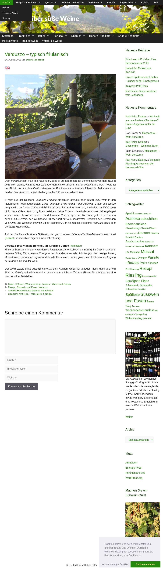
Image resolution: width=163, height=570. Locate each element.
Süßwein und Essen (73, 2)
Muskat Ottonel (131, 258)
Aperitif (129, 213)
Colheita (128, 233)
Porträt (5, 8)
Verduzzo (43, 287)
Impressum (126, 2)
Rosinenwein (30, 40)
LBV (127, 252)
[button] (142, 555)
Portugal (58, 36)
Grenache (129, 246)
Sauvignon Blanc (137, 281)
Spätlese (132, 294)
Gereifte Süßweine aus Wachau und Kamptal (30, 290)
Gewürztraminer (135, 241)
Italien (42, 36)
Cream (135, 233)
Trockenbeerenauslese (139, 310)
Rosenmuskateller (149, 276)
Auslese (132, 218)
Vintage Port (141, 314)
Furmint (129, 237)
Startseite (8, 36)
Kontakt (145, 2)
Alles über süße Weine (46, 18)
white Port (147, 318)
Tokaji (128, 306)
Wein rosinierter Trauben (37, 284)
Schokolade (131, 289)
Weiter (129, 417)
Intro (4, 2)
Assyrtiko (138, 214)
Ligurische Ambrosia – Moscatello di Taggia (30, 294)
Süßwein (19, 284)
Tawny (150, 301)
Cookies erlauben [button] (145, 564)
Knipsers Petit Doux (136, 86)
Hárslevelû (139, 246)
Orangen (142, 257)
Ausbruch (147, 214)
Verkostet (93, 2)
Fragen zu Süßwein (26, 2)
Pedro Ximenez (149, 262)
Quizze (49, 2)
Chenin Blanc (148, 228)
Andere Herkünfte (128, 36)
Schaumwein (132, 285)
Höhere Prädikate (99, 36)
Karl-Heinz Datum (135, 116)
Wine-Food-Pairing (61, 284)
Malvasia (135, 252)
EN (156, 2)
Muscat (147, 251)
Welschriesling (133, 318)
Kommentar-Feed (135, 472)
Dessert (144, 233)
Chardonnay (132, 228)
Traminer (136, 306)
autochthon (149, 219)
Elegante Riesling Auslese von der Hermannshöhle (142, 163)
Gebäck (139, 237)
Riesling (133, 275)
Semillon (142, 289)
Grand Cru (149, 242)
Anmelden (131, 462)
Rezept (10, 238)
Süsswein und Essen (27, 287)
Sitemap (6, 18)
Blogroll (111, 2)
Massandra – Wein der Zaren (141, 145)
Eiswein (155, 233)
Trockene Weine (10, 13)
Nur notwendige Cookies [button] (115, 564)
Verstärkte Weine (52, 40)
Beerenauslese (135, 224)
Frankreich (24, 36)
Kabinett (151, 246)
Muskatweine (10, 40)
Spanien (76, 36)
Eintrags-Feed (133, 467)
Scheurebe (146, 285)
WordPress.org (133, 478)
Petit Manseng (132, 269)
